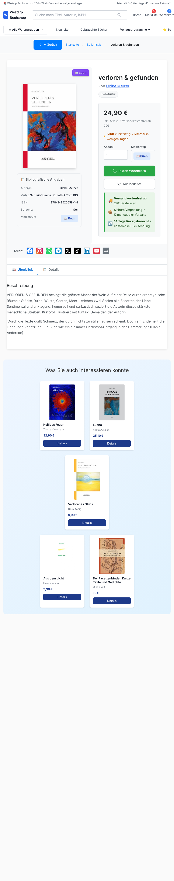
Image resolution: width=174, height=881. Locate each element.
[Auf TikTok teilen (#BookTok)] (77, 250)
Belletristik (94, 44)
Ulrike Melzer (117, 86)
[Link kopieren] (105, 250)
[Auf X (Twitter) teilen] (68, 250)
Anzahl (108, 146)
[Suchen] (119, 15)
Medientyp (138, 146)
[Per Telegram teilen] (58, 250)
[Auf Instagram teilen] (39, 250)
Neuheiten (63, 29)
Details (62, 443)
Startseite (72, 44)
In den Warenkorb (132, 171)
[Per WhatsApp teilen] (49, 250)
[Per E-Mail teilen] (96, 250)
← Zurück (50, 44)
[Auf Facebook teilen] (30, 250)
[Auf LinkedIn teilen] (87, 250)
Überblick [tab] (22, 270)
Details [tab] (51, 270)
